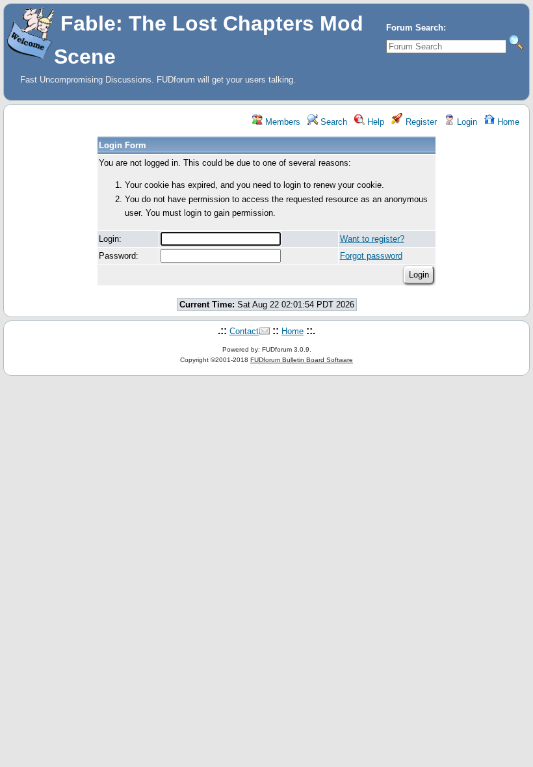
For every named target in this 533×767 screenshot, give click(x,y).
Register (420, 122)
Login (465, 122)
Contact (244, 331)
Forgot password (371, 256)
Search (332, 122)
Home (507, 122)
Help (374, 122)
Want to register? (372, 239)
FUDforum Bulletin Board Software (301, 359)
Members (281, 122)
